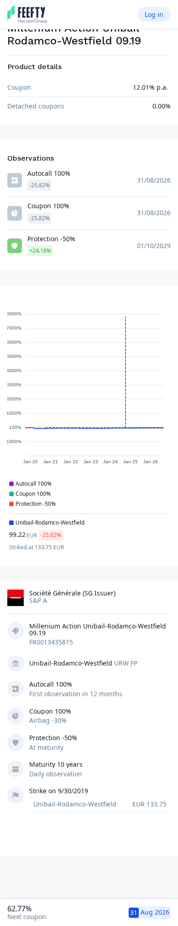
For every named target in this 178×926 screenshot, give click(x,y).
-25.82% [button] (39, 185)
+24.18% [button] (40, 251)
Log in (154, 14)
